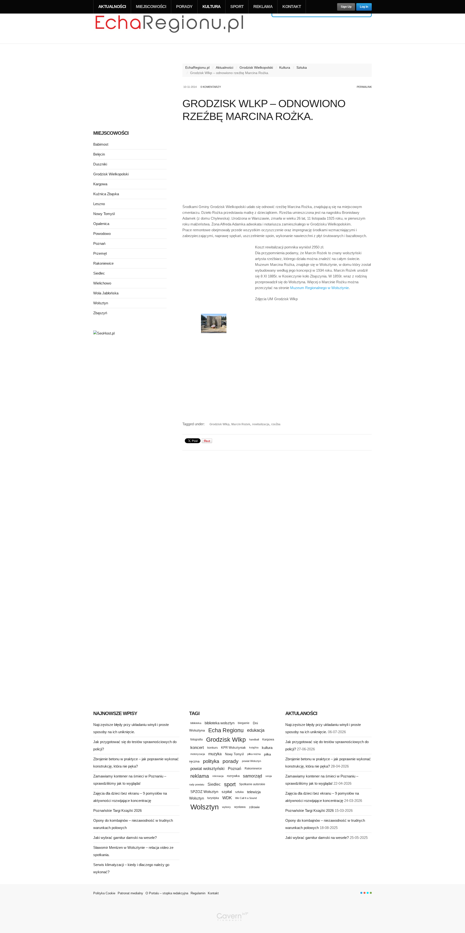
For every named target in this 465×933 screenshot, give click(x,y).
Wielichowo (102, 283)
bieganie (243, 722)
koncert (197, 747)
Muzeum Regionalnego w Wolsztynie (319, 288)
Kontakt (291, 6)
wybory (226, 807)
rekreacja (218, 776)
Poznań (99, 243)
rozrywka (233, 776)
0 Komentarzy (211, 86)
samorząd (252, 776)
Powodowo (102, 233)
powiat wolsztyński (207, 768)
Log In (364, 6)
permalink (364, 86)
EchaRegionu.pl (197, 67)
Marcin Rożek (240, 424)
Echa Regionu (226, 730)
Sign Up (346, 6)
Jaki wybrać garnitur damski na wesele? (125, 838)
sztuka (239, 791)
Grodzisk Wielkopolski (256, 67)
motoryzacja (197, 754)
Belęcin (99, 154)
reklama (199, 776)
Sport (236, 6)
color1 (361, 893)
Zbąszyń (100, 313)
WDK (227, 798)
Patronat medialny (130, 893)
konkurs (212, 747)
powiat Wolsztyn (251, 761)
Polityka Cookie (104, 893)
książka (253, 747)
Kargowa (100, 184)
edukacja (255, 730)
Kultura (211, 6)
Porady (184, 6)
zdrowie (254, 807)
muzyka (215, 754)
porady (231, 761)
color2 (364, 893)
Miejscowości (151, 6)
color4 (371, 893)
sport (230, 784)
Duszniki (100, 164)
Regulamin (198, 893)
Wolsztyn (100, 303)
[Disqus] (277, 514)
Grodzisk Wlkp (219, 424)
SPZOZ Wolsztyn (204, 792)
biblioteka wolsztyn (219, 723)
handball (254, 739)
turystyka (213, 798)
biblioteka (195, 723)
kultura (267, 748)
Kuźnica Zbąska (106, 194)
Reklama (262, 6)
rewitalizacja (260, 424)
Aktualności (112, 6)
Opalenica (101, 224)
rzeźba (275, 424)
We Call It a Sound (246, 798)
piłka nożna (254, 754)
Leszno (99, 204)
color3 (368, 893)
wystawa (240, 807)
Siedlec (99, 273)
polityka (211, 761)
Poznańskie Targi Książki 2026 (117, 810)
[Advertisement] (277, 164)
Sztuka (301, 67)
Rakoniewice (103, 263)
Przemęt (100, 253)
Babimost (100, 144)
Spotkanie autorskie (252, 784)
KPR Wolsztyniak (233, 747)
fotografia (196, 739)
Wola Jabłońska (105, 293)
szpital (227, 792)
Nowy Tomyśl (104, 214)
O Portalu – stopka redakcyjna (167, 893)
